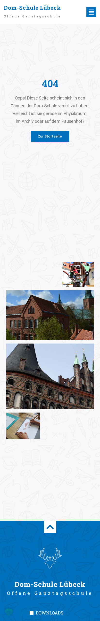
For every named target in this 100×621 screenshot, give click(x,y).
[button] (82, 12)
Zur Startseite (50, 136)
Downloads (49, 613)
